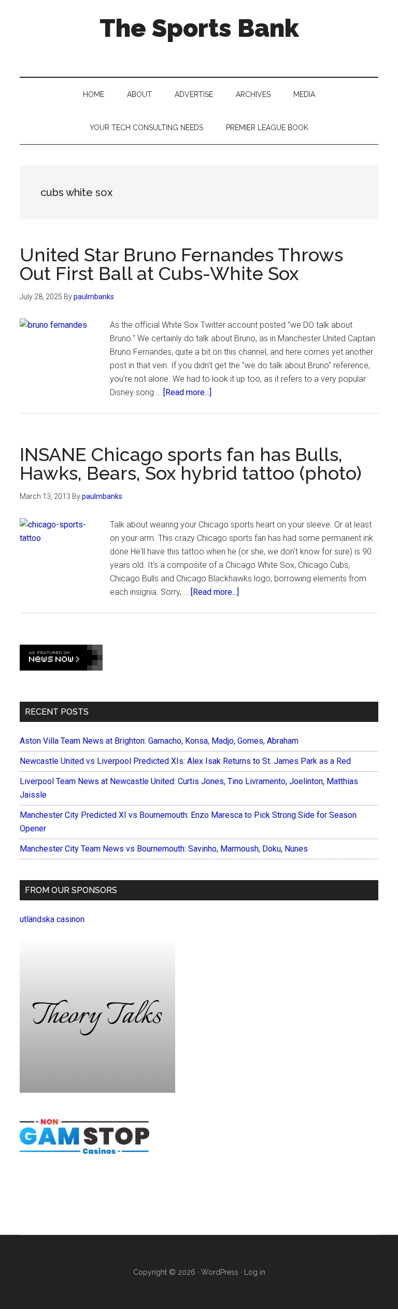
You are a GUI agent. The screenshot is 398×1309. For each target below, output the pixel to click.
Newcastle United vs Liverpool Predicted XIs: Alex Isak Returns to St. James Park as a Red (185, 761)
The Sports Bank (199, 28)
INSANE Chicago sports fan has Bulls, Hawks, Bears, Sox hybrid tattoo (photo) (191, 463)
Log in (254, 1272)
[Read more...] (187, 392)
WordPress (219, 1272)
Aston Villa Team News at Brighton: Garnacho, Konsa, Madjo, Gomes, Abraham (159, 741)
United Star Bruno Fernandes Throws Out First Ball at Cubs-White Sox (181, 264)
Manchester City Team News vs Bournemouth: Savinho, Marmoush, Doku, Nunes (164, 849)
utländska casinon (52, 919)
